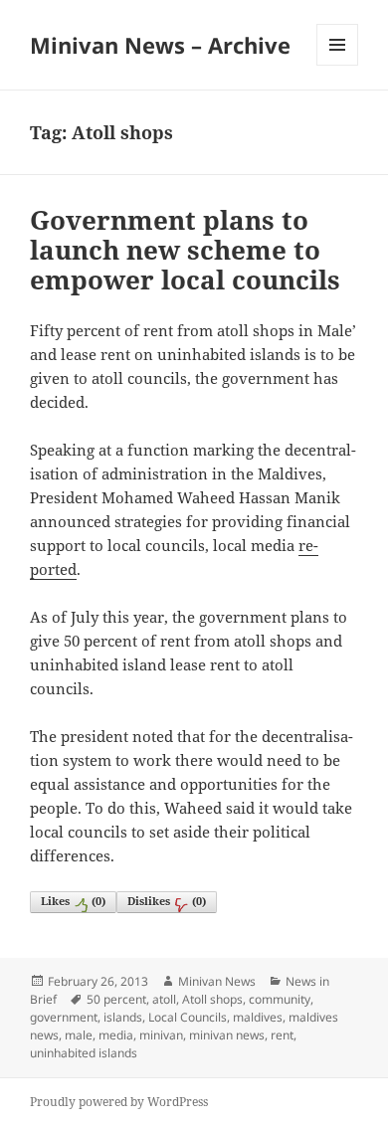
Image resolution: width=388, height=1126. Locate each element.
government (63, 1017)
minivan (161, 1035)
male (79, 1035)
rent (282, 1035)
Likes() (73, 900)
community (279, 999)
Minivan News (217, 981)
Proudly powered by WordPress (119, 1101)
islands (122, 1017)
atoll (164, 999)
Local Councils (187, 1017)
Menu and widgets (337, 65)
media (115, 1035)
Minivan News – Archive (160, 45)
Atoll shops (212, 999)
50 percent (116, 999)
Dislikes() (166, 900)
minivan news (227, 1035)
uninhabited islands (83, 1052)
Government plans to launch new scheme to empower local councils (185, 249)
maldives (258, 1017)
